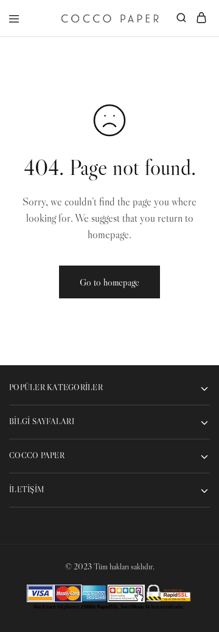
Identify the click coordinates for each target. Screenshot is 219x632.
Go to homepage (109, 282)
